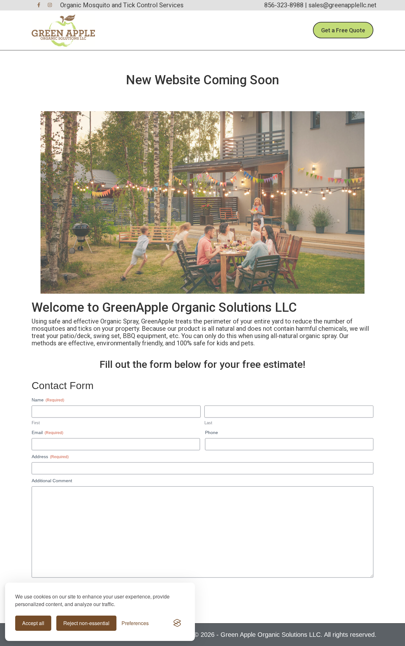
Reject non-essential (86, 623)
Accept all (33, 623)
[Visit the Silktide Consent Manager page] (177, 623)
